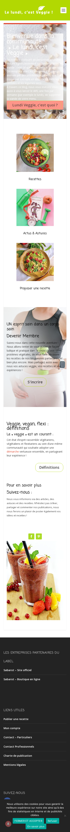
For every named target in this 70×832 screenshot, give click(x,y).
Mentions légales (15, 765)
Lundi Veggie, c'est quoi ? (35, 105)
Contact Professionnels (19, 746)
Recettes (35, 179)
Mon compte (12, 728)
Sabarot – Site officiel (18, 670)
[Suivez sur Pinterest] (39, 536)
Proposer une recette (35, 288)
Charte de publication (18, 755)
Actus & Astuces (35, 233)
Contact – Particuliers (18, 737)
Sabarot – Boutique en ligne (22, 679)
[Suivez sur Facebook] (31, 536)
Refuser (52, 820)
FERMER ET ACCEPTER (28, 820)
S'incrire (35, 381)
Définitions (49, 467)
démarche (13, 451)
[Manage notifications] (8, 824)
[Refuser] (65, 815)
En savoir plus (35, 826)
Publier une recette (16, 719)
